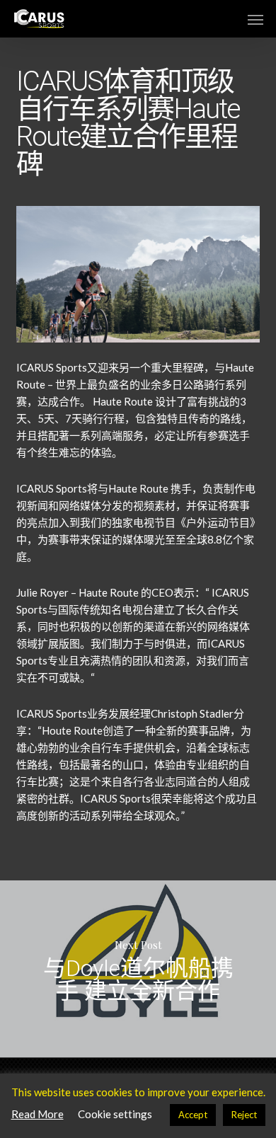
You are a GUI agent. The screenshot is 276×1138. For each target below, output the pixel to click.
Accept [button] (192, 1114)
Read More (37, 1114)
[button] (255, 19)
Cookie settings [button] (115, 1114)
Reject (244, 1114)
